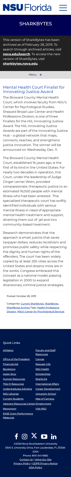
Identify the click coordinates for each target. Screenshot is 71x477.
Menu (33, 75)
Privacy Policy (22, 463)
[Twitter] (34, 437)
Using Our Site (43, 459)
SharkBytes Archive (18, 307)
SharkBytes (51, 303)
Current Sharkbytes (32, 303)
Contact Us (26, 459)
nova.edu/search (16, 54)
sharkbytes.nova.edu (20, 63)
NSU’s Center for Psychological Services (40, 311)
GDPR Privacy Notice (45, 463)
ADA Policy (35, 467)
